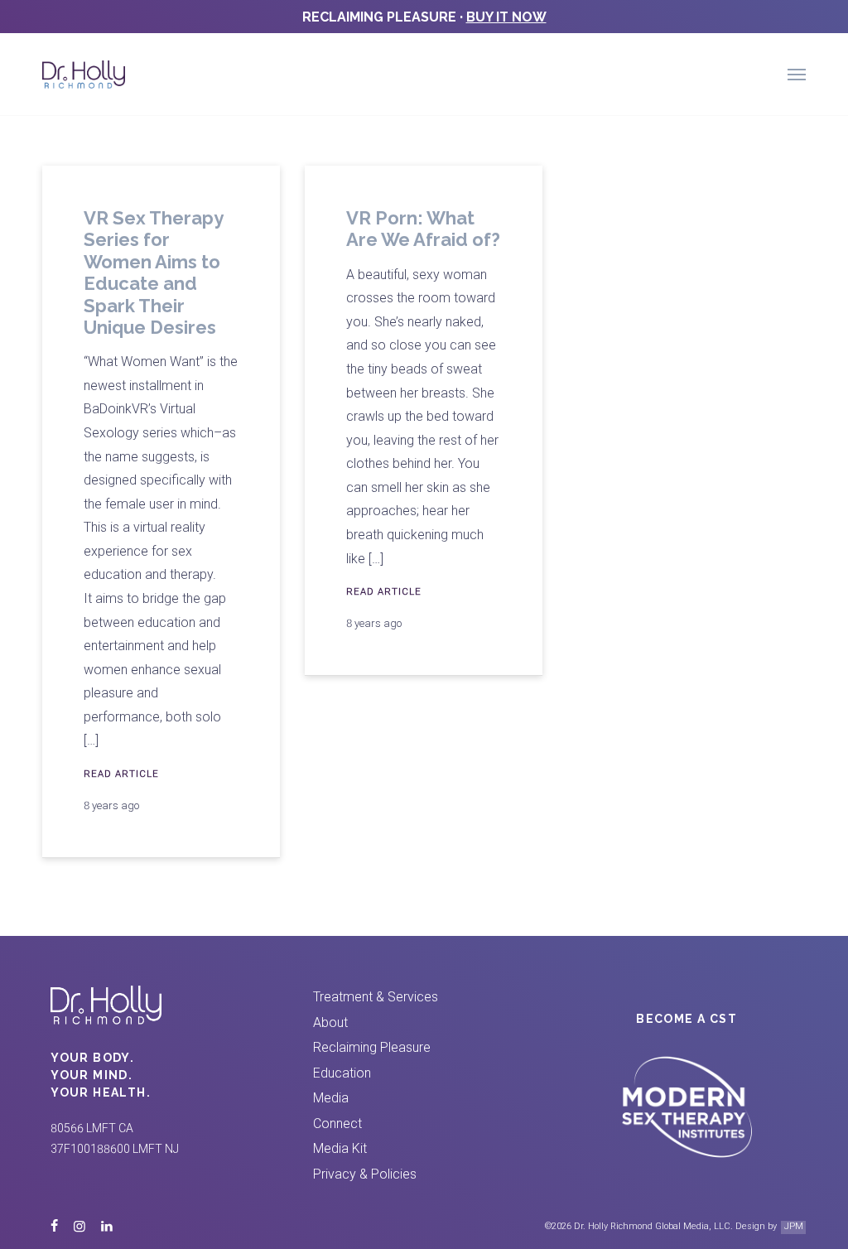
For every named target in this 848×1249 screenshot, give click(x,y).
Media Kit (340, 1148)
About (330, 1022)
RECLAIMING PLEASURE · (424, 17)
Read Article (121, 773)
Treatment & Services (375, 997)
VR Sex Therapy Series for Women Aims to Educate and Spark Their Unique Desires (153, 272)
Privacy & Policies (365, 1174)
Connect (337, 1123)
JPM (793, 1226)
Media (331, 1098)
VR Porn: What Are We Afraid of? (423, 228)
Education (342, 1073)
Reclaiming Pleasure (372, 1047)
